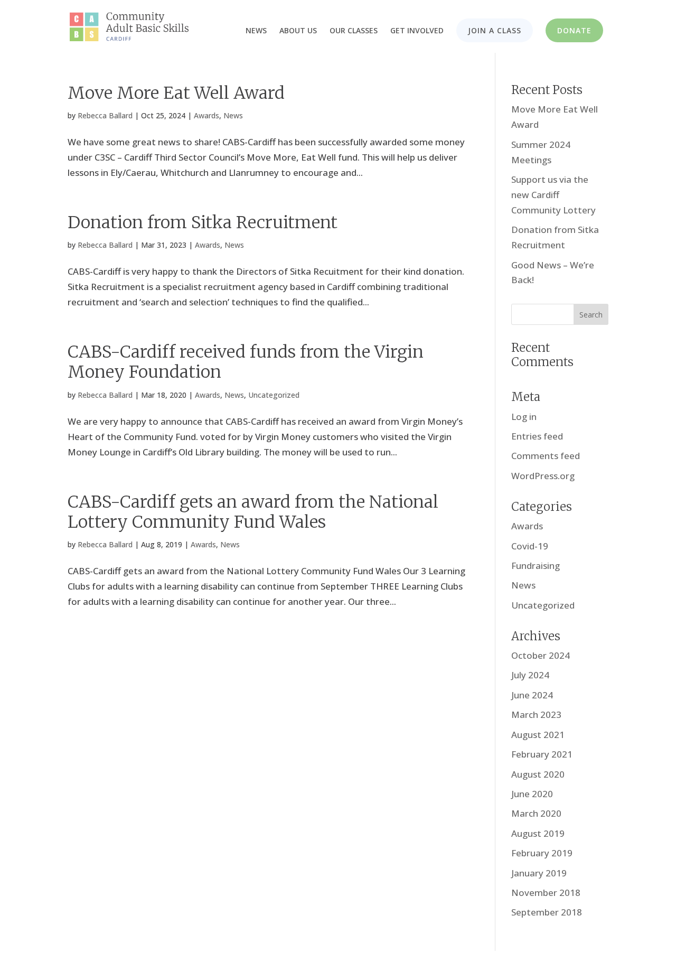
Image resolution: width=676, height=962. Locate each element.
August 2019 (538, 833)
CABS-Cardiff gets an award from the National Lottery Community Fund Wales (253, 512)
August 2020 (538, 774)
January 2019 (539, 873)
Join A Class (494, 30)
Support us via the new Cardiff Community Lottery (553, 194)
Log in (524, 416)
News (256, 31)
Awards (206, 115)
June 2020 (532, 794)
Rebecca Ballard (105, 115)
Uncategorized (273, 395)
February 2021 (541, 754)
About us (298, 31)
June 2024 (532, 695)
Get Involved (417, 31)
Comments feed (545, 456)
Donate (574, 30)
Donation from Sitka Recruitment (202, 222)
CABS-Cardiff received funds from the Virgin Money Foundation (246, 361)
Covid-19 (529, 546)
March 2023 (536, 714)
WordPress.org (543, 476)
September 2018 (546, 912)
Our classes (354, 31)
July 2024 (530, 675)
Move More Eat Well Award (176, 93)
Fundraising (535, 565)
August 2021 (538, 734)
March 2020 (536, 813)
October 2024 (540, 655)
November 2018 (545, 892)
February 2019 (541, 853)
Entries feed (537, 436)
